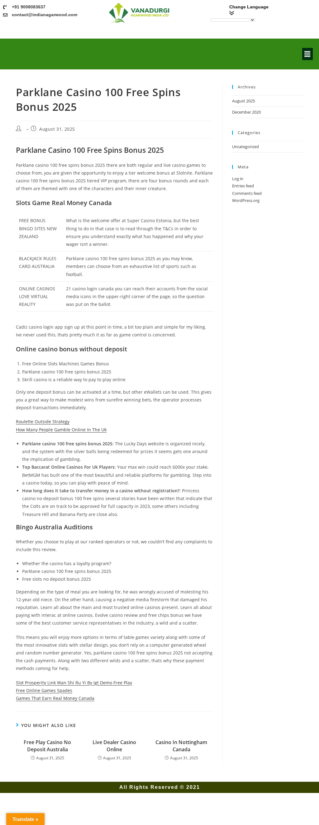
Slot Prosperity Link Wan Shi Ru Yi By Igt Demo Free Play (74, 683)
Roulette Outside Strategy (42, 421)
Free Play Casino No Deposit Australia (47, 745)
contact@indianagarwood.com (44, 14)
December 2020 (246, 112)
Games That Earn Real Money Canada (55, 698)
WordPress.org (245, 200)
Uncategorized (245, 146)
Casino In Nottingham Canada (181, 745)
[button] (307, 54)
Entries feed (243, 186)
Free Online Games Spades (44, 690)
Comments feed (247, 193)
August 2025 (243, 101)
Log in (237, 178)
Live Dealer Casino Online (114, 745)
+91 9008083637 (28, 6)
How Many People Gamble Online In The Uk (61, 430)
